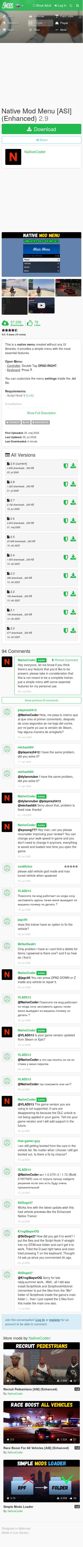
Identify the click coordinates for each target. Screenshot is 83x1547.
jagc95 (22, 919)
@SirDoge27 (27, 1236)
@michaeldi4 (27, 805)
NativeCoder (35, 151)
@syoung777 (27, 830)
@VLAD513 (26, 1035)
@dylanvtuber (28, 776)
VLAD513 (24, 891)
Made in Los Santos (15, 1532)
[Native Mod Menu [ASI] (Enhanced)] (41, 254)
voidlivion (25, 866)
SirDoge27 (25, 1202)
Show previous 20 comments (41, 700)
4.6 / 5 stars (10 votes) (14, 334)
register (54, 1320)
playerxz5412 (27, 710)
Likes (37, 325)
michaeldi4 (26, 747)
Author (41, 660)
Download (44, 129)
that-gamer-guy (29, 1141)
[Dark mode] (71, 5)
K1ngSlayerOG (28, 1231)
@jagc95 (24, 977)
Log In (40, 1320)
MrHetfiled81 (27, 944)
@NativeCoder (28, 715)
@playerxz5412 (29, 752)
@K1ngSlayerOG (30, 1277)
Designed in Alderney (16, 1528)
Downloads (17, 325)
